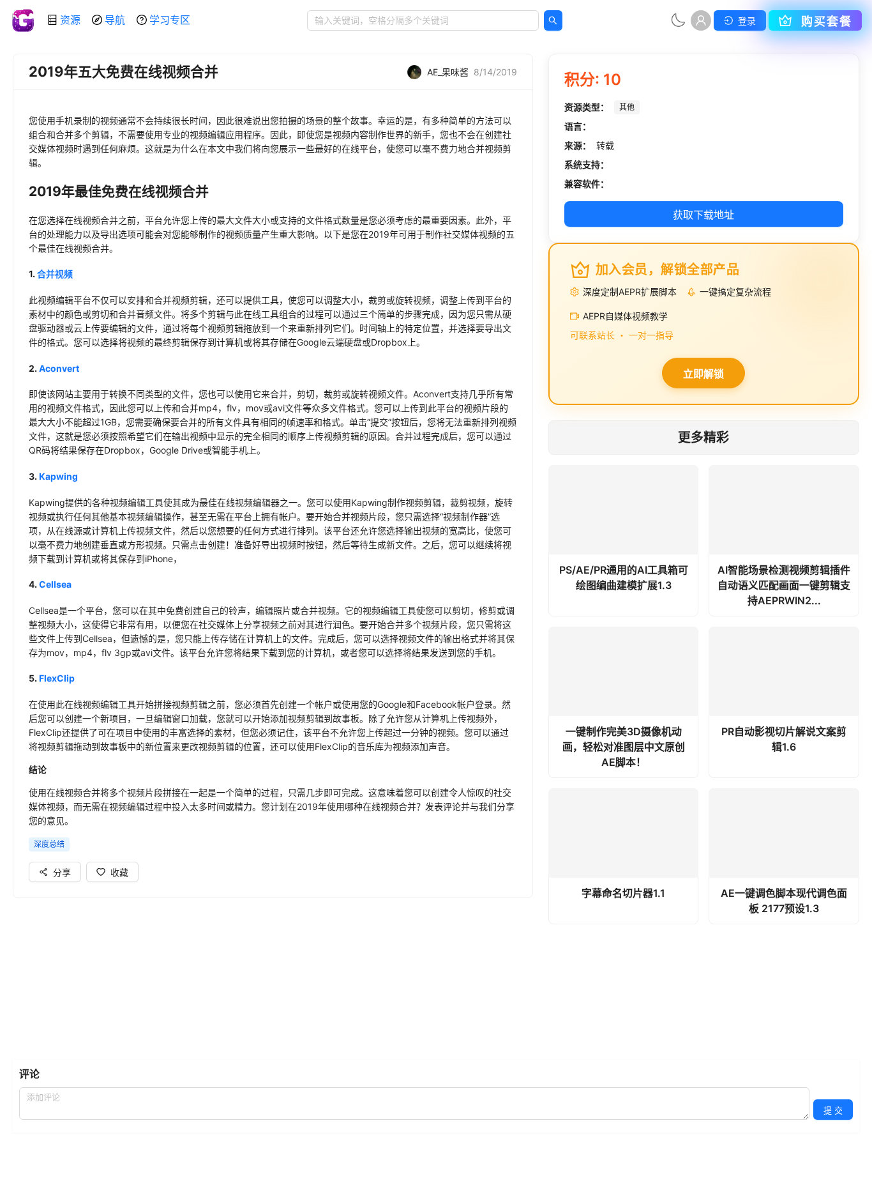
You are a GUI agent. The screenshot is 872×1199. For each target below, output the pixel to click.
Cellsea (55, 584)
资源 (70, 19)
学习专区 (169, 19)
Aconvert (59, 368)
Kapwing (58, 476)
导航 (115, 19)
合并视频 (55, 273)
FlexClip (57, 678)
